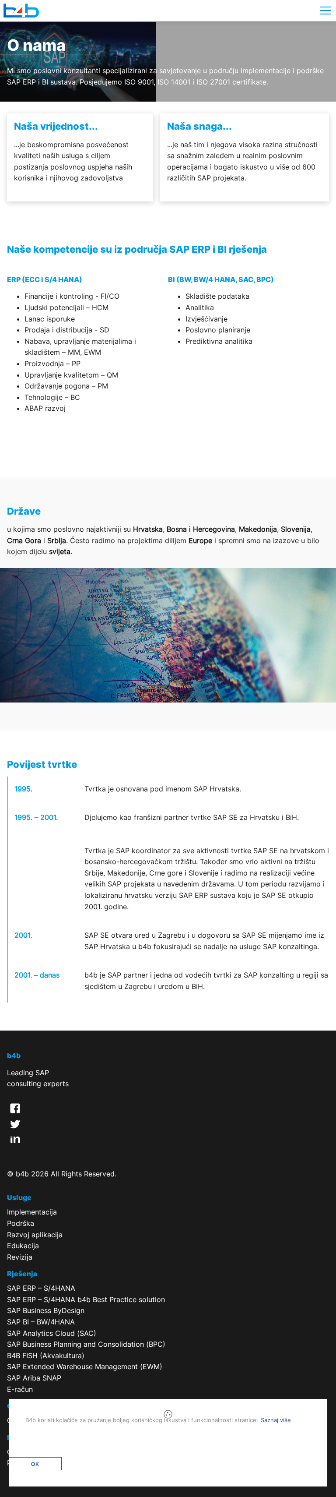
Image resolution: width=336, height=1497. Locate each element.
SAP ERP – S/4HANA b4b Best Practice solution (86, 1299)
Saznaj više (276, 1419)
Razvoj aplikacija (35, 1234)
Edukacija (23, 1245)
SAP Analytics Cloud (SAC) (51, 1333)
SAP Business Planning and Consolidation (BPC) (86, 1344)
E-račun (20, 1389)
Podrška (20, 1223)
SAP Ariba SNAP (34, 1377)
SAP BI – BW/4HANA (41, 1321)
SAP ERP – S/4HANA (41, 1288)
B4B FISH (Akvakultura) (45, 1355)
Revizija (19, 1257)
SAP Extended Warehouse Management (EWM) (84, 1366)
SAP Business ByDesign (45, 1310)
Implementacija (32, 1211)
